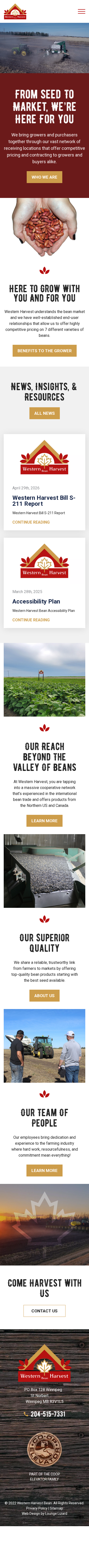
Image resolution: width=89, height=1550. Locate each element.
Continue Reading (31, 522)
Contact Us (44, 1310)
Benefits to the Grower (45, 350)
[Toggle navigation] (81, 11)
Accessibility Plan (36, 601)
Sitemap (56, 1508)
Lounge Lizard (56, 1514)
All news (44, 413)
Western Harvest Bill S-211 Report (43, 500)
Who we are (44, 177)
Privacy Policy (36, 1508)
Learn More (44, 820)
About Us (44, 995)
